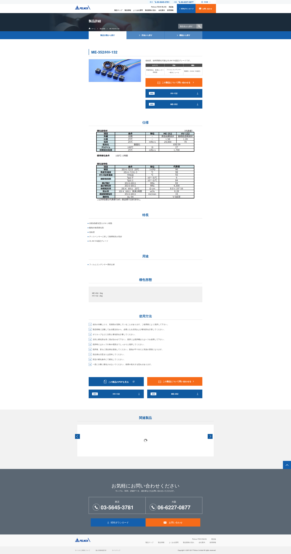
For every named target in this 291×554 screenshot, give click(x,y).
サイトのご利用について (82, 550)
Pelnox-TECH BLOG (158, 7)
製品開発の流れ (150, 10)
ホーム (94, 29)
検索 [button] (199, 26)
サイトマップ (116, 550)
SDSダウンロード (187, 8)
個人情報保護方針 (101, 550)
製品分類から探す (107, 35)
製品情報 (128, 10)
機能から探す (184, 35)
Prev (77, 436)
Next (210, 436)
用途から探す (147, 35)
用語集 (171, 7)
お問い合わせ (207, 8)
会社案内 (161, 10)
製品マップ (118, 10)
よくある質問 (138, 10)
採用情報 (170, 10)
